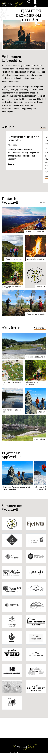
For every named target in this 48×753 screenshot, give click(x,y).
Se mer (43, 127)
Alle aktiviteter (40, 328)
